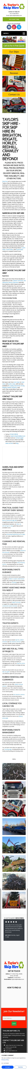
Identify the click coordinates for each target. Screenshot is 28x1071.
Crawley (11, 386)
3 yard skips (9, 249)
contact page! (19, 438)
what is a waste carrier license (16, 578)
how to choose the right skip (9, 520)
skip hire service (21, 663)
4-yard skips (19, 249)
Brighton (15, 387)
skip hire (17, 640)
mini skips (17, 382)
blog (17, 443)
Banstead (17, 386)
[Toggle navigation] (24, 33)
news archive (9, 443)
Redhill (9, 387)
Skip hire (4, 181)
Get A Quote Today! (14, 19)
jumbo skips (11, 384)
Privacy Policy (5, 1060)
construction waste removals (9, 606)
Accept (7, 1067)
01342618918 (15, 13)
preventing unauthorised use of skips (15, 534)
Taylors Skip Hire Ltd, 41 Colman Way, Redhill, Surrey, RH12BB (14, 1046)
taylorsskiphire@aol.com (15, 15)
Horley (22, 386)
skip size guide (6, 671)
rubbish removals (18, 280)
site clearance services (15, 641)
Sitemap (7, 1052)
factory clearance (13, 282)
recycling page (8, 749)
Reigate (4, 387)
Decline (20, 1067)
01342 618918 (14, 434)
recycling (14, 582)
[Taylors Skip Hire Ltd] (14, 6)
